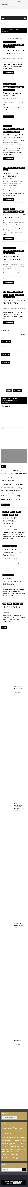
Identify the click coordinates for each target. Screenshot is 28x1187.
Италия (20, 183)
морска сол (5, 102)
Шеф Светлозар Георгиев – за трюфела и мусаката (13, 581)
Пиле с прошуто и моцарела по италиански (12, 176)
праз (23, 308)
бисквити (6, 58)
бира (5, 222)
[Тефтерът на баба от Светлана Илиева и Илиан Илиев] (14, 543)
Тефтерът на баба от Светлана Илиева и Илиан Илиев (12, 552)
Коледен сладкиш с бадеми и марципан (13, 135)
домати (10, 183)
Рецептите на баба (19, 294)
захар (9, 101)
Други (4, 603)
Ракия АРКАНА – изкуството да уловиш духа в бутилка (10, 522)
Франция (23, 471)
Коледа (10, 58)
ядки (4, 104)
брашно (10, 142)
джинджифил (15, 222)
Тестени (17, 131)
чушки (15, 499)
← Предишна (5, 330)
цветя (22, 270)
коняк (14, 58)
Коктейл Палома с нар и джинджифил (14, 215)
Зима (14, 41)
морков (8, 490)
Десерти (5, 41)
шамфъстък (16, 60)
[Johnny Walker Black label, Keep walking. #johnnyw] (14, 378)
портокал (5, 60)
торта (19, 270)
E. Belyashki (13, 587)
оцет (15, 490)
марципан (11, 144)
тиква (8, 495)
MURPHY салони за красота (11, 608)
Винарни (12, 511)
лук (18, 308)
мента (15, 224)
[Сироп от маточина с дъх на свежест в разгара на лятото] (7, 807)
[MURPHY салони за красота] (14, 600)
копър (15, 308)
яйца (17, 145)
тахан (17, 102)
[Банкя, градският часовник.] (14, 367)
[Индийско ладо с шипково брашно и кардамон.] (14, 374)
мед (20, 488)
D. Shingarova (14, 56)
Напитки (12, 208)
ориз (21, 308)
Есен (10, 41)
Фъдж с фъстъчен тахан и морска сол (12, 94)
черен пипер (6, 187)
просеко (5, 270)
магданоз (5, 488)
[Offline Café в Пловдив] (7, 1042)
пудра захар (10, 60)
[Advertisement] (14, 456)
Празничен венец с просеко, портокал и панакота (13, 259)
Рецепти (21, 44)
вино (9, 266)
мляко (22, 101)
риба (20, 493)
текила (20, 224)
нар (18, 224)
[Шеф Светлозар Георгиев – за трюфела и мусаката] (14, 572)
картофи (16, 480)
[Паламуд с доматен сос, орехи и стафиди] (7, 924)
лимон (17, 484)
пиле (14, 185)
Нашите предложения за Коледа (10, 44)
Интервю (18, 511)
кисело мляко (22, 480)
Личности (5, 514)
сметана (16, 270)
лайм (12, 224)
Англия (5, 101)
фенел (10, 310)
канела (14, 142)
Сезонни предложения (8, 47)
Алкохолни (6, 208)
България (4, 471)
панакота (14, 268)
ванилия (6, 266)
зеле (9, 308)
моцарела (10, 185)
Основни (22, 167)
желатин (19, 266)
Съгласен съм (17, 1183)
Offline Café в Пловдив (17, 1041)
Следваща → (23, 334)
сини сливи (5, 310)
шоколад (22, 60)
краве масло (18, 101)
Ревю (16, 514)
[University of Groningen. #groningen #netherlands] (14, 383)
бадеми (6, 142)
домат (9, 477)
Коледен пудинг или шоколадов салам (13, 51)
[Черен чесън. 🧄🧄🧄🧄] (14, 370)
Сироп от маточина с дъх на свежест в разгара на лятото (19, 806)
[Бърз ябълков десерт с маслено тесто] (7, 689)
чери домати (12, 187)
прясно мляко (12, 102)
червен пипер (13, 495)
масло (17, 58)
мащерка (5, 185)
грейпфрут (9, 222)
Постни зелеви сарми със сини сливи (14, 301)
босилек (6, 183)
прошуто (17, 185)
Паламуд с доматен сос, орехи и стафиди (19, 923)
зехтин (17, 183)
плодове (21, 58)
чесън (17, 187)
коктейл (4, 224)
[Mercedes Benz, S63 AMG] (14, 387)
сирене (23, 493)
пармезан (19, 490)
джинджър (21, 222)
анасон (5, 308)
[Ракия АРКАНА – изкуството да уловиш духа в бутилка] (14, 509)
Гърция (9, 471)
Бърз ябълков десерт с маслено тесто (19, 688)
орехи (12, 490)
